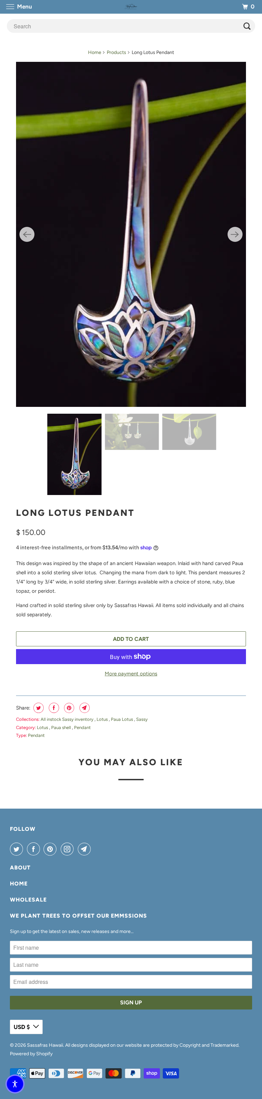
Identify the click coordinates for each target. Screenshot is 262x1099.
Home (94, 52)
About (20, 867)
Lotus (103, 719)
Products (116, 52)
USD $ (22, 1027)
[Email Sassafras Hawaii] (85, 848)
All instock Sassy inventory (67, 719)
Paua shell (61, 727)
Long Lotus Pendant (75, 512)
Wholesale (28, 899)
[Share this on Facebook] (53, 708)
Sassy (142, 719)
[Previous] (26, 234)
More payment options (131, 674)
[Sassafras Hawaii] (131, 6)
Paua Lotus (122, 719)
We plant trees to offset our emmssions (78, 915)
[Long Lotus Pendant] (131, 234)
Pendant (82, 727)
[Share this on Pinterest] (68, 708)
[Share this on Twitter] (38, 708)
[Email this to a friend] (84, 708)
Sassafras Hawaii (45, 1045)
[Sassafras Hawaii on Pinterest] (51, 848)
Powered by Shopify (31, 1054)
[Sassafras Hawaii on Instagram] (68, 848)
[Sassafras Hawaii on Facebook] (35, 848)
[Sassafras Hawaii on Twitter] (18, 848)
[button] (15, 1084)
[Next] (235, 234)
